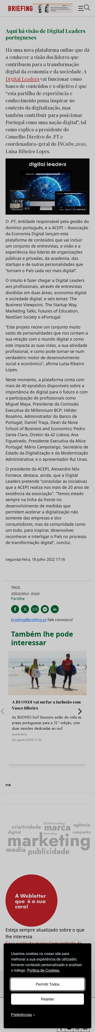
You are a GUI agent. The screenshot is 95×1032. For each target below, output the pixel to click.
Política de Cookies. (43, 970)
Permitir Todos (47, 984)
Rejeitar (47, 999)
